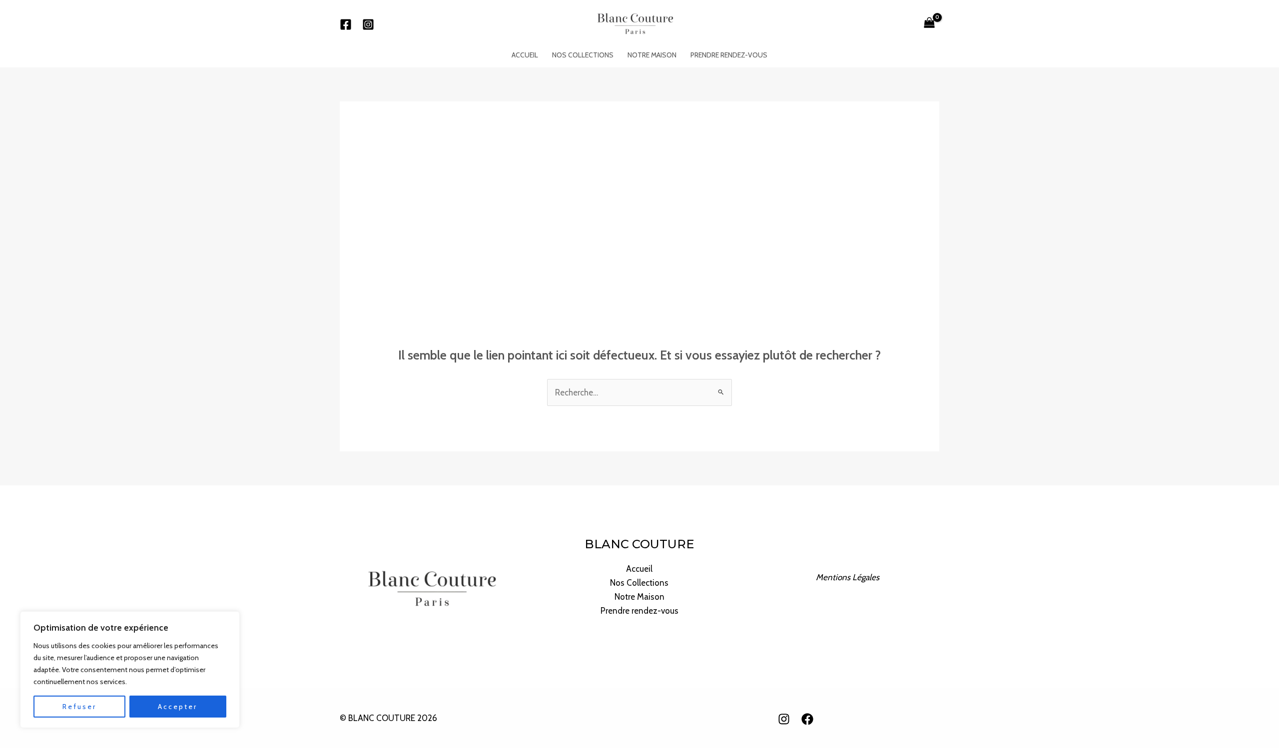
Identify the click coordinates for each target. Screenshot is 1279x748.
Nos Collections (583, 54)
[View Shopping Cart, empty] (929, 24)
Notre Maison (652, 54)
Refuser (79, 706)
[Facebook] (346, 24)
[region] (130, 669)
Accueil (525, 54)
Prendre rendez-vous (728, 54)
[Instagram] (368, 24)
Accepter (177, 706)
